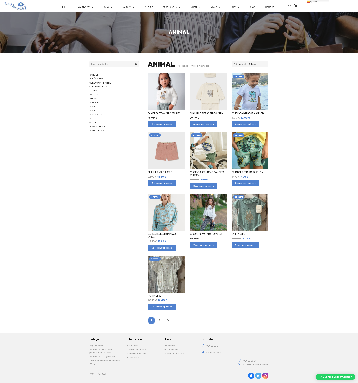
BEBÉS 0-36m (96, 78)
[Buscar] (290, 6)
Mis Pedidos (169, 345)
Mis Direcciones (171, 349)
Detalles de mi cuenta (174, 353)
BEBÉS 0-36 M (170, 7)
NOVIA (93, 118)
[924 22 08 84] (203, 346)
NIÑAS (214, 7)
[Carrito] (296, 6)
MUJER (194, 7)
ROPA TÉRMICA (97, 130)
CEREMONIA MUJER (99, 86)
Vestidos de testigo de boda (103, 356)
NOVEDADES (84, 7)
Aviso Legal (132, 345)
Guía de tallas (133, 357)
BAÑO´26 (94, 75)
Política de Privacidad (137, 353)
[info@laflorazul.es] (203, 352)
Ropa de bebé (96, 345)
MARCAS (127, 7)
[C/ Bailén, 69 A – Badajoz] (240, 364)
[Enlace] (16, 6)
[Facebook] (251, 376)
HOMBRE (269, 7)
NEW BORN (95, 102)
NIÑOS (233, 7)
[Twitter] (258, 376)
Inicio (65, 7)
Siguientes (168, 320)
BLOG (252, 7)
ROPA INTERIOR (97, 126)
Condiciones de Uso (136, 349)
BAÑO (106, 7)
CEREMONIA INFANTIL (100, 83)
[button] (335, 377)
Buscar (136, 64)
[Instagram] (265, 376)
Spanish (313, 2)
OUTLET (148, 7)
